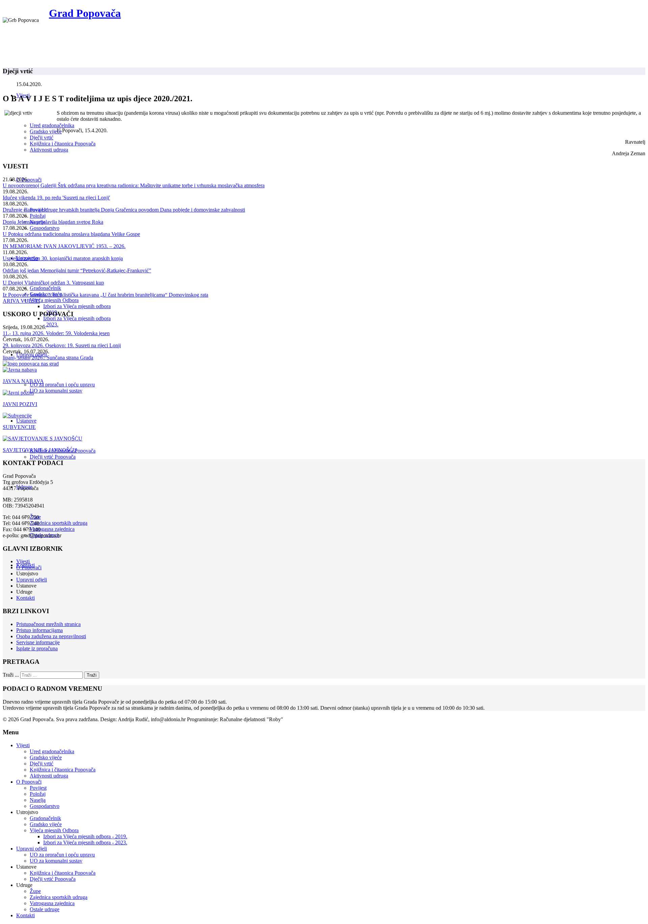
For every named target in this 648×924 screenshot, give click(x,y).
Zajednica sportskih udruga (58, 523)
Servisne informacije (38, 642)
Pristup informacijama (39, 630)
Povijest (38, 788)
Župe (35, 891)
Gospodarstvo (44, 228)
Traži (92, 675)
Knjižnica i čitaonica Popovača (63, 143)
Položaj (38, 216)
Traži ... (11, 675)
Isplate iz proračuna (37, 648)
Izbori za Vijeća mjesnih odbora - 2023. (85, 842)
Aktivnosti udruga (49, 150)
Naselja (38, 800)
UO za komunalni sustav (56, 390)
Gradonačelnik (45, 288)
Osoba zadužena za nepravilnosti (51, 636)
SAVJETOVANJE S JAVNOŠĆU (40, 450)
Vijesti (23, 561)
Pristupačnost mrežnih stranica (48, 624)
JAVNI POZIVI (20, 404)
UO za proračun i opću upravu (62, 384)
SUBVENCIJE (19, 427)
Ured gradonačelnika (52, 125)
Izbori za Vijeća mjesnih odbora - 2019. (85, 836)
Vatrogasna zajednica (52, 529)
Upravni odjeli (31, 579)
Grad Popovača (85, 13)
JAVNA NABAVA (23, 381)
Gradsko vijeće (46, 131)
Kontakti (25, 598)
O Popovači (29, 180)
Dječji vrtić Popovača (53, 457)
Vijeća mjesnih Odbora (54, 300)
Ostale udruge (44, 909)
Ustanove (26, 421)
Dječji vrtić (41, 137)
